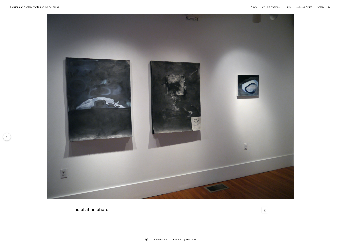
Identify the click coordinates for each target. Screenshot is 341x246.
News (254, 7)
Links (288, 7)
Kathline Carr (16, 7)
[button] (7, 137)
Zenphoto (191, 239)
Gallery (28, 7)
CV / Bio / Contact (271, 7)
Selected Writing (304, 7)
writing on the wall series (46, 7)
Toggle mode (146, 239)
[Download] (265, 210)
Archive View (160, 239)
